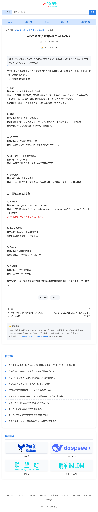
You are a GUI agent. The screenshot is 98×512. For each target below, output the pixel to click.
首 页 (10, 22)
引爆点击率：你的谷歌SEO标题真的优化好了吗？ (30, 403)
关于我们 (10, 495)
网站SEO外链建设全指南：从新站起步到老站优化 (30, 384)
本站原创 (53, 47)
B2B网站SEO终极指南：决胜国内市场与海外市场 (30, 390)
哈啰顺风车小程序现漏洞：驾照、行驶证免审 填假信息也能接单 (36, 396)
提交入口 (55, 297)
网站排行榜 (85, 22)
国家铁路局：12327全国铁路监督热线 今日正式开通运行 (32, 421)
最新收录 (64, 22)
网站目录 (28, 22)
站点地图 (49, 500)
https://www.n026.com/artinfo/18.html (33, 336)
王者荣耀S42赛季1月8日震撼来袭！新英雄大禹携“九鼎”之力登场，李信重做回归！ (43, 365)
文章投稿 (54, 495)
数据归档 (65, 495)
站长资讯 (30, 30)
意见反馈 (87, 495)
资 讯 (47, 22)
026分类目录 (20, 30)
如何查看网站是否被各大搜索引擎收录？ (26, 409)
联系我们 (43, 495)
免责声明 (32, 495)
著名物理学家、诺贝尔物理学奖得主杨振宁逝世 (29, 415)
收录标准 (21, 495)
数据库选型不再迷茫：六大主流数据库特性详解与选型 (32, 371)
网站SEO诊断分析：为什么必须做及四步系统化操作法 (32, 378)
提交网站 (76, 495)
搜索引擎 (43, 297)
